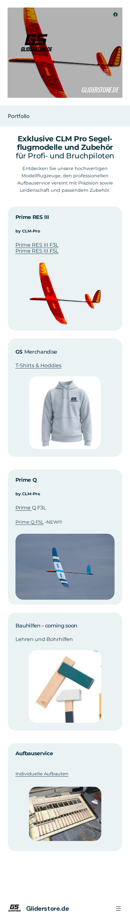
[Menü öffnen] (106, 72)
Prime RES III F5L (36, 251)
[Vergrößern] (93, 270)
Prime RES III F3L (36, 245)
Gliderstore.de (99, 89)
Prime (23, 508)
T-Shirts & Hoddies (38, 365)
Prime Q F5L (29, 522)
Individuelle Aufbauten (41, 774)
